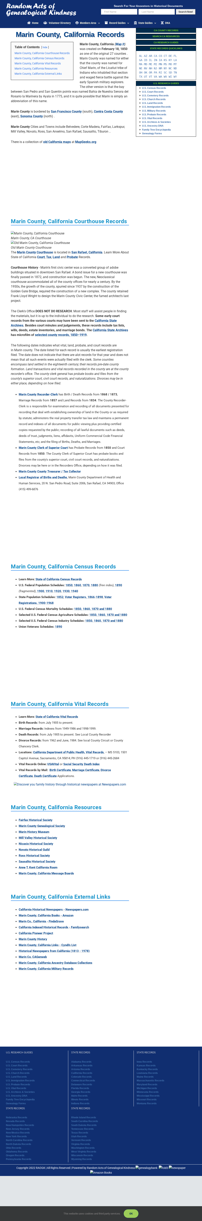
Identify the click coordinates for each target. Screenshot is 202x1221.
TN (175, 72)
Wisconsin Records (82, 1155)
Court (41, 257)
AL (140, 55)
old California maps (57, 142)
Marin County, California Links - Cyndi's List (47, 945)
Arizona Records (80, 1069)
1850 (69, 585)
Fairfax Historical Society (35, 820)
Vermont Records (81, 1140)
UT (145, 76)
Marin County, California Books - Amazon (46, 915)
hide (45, 47)
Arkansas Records (82, 1065)
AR (150, 55)
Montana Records (147, 1103)
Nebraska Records (16, 1117)
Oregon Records (15, 1155)
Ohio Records (13, 1148)
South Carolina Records (84, 1121)
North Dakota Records (18, 1144)
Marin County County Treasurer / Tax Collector (50, 471)
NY (165, 68)
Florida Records (80, 1088)
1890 (118, 585)
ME (150, 64)
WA (160, 76)
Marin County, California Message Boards (46, 873)
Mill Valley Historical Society (38, 838)
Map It (120, 44)
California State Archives (110, 330)
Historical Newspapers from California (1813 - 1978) (54, 951)
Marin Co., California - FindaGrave (41, 921)
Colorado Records (81, 1076)
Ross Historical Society (34, 855)
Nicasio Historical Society (36, 844)
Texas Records (79, 1132)
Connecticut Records (83, 1080)
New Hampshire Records (20, 1125)
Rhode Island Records (83, 1117)
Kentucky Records (147, 1069)
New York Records (16, 1136)
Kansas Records (146, 1065)
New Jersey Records (18, 1129)
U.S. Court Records (153, 91)
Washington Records (83, 1148)
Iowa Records (144, 1061)
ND (175, 68)
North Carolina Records (19, 1140)
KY (170, 60)
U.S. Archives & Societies (156, 122)
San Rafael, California (86, 252)
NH (150, 68)
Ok (131, 1213)
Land (56, 257)
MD (145, 64)
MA (140, 64)
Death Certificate (45, 776)
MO (170, 64)
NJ (155, 68)
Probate (72, 257)
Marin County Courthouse (35, 252)
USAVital (53, 764)
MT (175, 64)
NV (145, 68)
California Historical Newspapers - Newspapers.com (54, 909)
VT (150, 76)
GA (140, 60)
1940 (74, 591)
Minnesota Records (148, 1092)
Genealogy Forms (152, 133)
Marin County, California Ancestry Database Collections (55, 963)
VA (155, 76)
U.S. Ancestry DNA (153, 125)
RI (160, 72)
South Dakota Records (84, 1125)
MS (165, 64)
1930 (66, 591)
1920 (57, 591)
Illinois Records (80, 1099)
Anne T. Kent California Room (38, 867)
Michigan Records (147, 1088)
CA (155, 55)
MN (160, 64)
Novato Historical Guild (34, 849)
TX (140, 76)
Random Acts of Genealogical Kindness (111, 1167)
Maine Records (145, 1076)
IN (155, 60)
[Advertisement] (70, 174)
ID (145, 60)
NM (160, 68)
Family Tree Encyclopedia (156, 129)
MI (155, 64)
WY (175, 76)
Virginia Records (80, 1144)
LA (175, 60)
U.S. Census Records (154, 88)
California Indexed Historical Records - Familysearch (54, 927)
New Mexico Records (18, 1132)
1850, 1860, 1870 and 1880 (93, 609)
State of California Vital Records (57, 717)
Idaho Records (79, 1095)
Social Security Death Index (81, 764)
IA (160, 60)
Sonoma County (31, 116)
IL (150, 60)
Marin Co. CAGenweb (33, 957)
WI (170, 76)
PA (155, 72)
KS (165, 60)
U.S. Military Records (154, 110)
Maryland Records (147, 1084)
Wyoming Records (81, 1159)
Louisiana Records (147, 1073)
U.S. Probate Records (154, 114)
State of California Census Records (59, 579)
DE (170, 55)
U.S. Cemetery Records (155, 95)
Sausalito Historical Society (37, 861)
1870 (86, 585)
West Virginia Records (83, 1151)
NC (170, 68)
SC (165, 72)
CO (160, 55)
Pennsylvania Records (18, 1159)
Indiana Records (80, 1103)
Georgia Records (80, 1092)
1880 (94, 585)
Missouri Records (147, 1099)
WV (165, 76)
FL (175, 55)
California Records (81, 1073)
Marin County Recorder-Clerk (38, 394)
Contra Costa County (108, 111)
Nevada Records (15, 1121)
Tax (48, 257)
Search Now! (186, 11)
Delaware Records (81, 1084)
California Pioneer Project (36, 933)
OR (150, 72)
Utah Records (79, 1136)
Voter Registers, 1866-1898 (84, 597)
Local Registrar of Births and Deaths (43, 477)
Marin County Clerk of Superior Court (43, 448)
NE (140, 68)
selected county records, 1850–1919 (61, 335)
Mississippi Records (148, 1095)
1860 (77, 585)
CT (165, 55)
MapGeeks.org (85, 142)
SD (170, 72)
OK (145, 72)
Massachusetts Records (150, 1080)
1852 (60, 597)
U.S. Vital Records (152, 118)
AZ (145, 55)
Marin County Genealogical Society (42, 826)
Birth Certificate (60, 770)
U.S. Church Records (154, 99)
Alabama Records (81, 1061)
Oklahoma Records (17, 1151)
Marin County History (33, 939)
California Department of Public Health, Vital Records (68, 752)
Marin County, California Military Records (46, 969)
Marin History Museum (34, 832)
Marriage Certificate (85, 770)
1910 (49, 591)
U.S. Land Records (152, 103)
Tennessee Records (82, 1129)
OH (140, 72)
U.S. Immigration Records (156, 106)
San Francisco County (66, 111)
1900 (40, 591)
